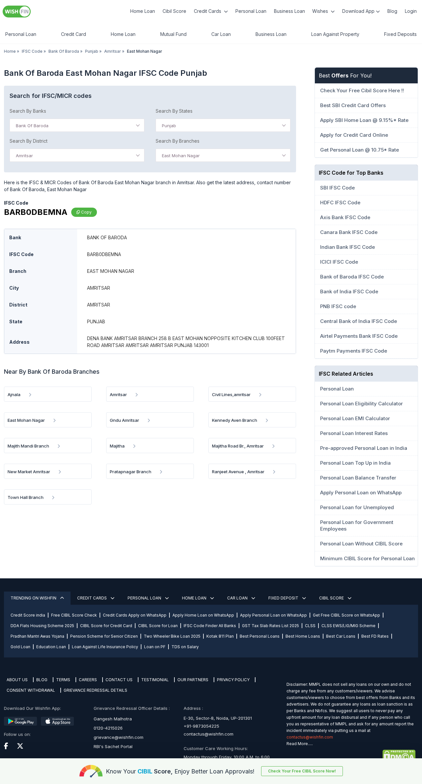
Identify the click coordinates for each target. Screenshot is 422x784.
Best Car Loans (340, 636)
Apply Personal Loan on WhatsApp (273, 615)
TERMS (63, 679)
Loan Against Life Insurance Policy (105, 646)
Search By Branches (177, 141)
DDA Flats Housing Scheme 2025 (42, 625)
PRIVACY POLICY (233, 679)
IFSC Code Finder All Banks (210, 625)
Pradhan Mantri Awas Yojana (37, 636)
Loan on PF (155, 646)
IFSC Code (32, 51)
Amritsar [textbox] (24, 155)
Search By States (174, 111)
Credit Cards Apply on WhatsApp (134, 615)
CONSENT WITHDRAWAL (31, 690)
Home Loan (142, 11)
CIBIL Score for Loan (158, 625)
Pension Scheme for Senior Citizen (104, 636)
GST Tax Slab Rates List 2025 (270, 625)
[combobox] (77, 125)
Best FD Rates (375, 636)
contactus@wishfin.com (208, 734)
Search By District (28, 141)
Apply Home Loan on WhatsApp (203, 615)
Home (10, 51)
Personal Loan (250, 11)
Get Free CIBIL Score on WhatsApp (346, 615)
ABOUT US (17, 679)
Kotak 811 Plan (220, 636)
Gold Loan (20, 646)
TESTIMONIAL (155, 679)
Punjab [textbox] (169, 125)
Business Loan (289, 11)
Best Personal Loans (260, 636)
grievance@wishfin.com (118, 737)
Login (411, 11)
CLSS (310, 625)
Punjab (91, 51)
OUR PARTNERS (192, 679)
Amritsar (112, 51)
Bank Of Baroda (63, 51)
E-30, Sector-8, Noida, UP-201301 (218, 718)
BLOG (41, 679)
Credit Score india (28, 615)
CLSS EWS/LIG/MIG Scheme (348, 625)
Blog (392, 11)
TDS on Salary (185, 646)
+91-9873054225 (201, 726)
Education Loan (51, 646)
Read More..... (299, 743)
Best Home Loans (303, 636)
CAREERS (88, 679)
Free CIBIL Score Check (74, 615)
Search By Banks (28, 111)
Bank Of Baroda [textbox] (32, 125)
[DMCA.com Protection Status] (350, 756)
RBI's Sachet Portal (113, 746)
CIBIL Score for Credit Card (106, 625)
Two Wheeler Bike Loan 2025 (172, 636)
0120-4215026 (108, 728)
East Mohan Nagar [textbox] (181, 155)
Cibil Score (174, 11)
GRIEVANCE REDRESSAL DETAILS (95, 690)
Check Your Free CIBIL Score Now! (302, 771)
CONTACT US (119, 679)
